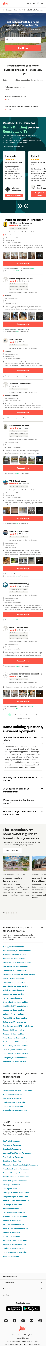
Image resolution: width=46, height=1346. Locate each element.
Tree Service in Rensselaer (13, 1157)
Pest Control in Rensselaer (13, 1224)
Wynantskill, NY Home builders (15, 966)
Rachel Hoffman (39, 874)
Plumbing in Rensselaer (12, 1145)
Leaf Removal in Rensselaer (14, 1212)
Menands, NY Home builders (14, 958)
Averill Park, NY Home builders (15, 1006)
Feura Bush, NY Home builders (15, 1038)
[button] (6, 255)
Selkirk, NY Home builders (13, 990)
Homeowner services (10, 1276)
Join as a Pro (30, 4)
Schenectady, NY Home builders (15, 1046)
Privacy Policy (29, 1335)
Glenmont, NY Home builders (14, 954)
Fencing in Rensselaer (11, 1189)
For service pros (8, 1283)
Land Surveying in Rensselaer (14, 1102)
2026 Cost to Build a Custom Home (12, 879)
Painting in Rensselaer (12, 1232)
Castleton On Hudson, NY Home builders (19, 974)
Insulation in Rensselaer (12, 1208)
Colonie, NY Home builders (13, 994)
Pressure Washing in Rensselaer (15, 1173)
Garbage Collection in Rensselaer (16, 1193)
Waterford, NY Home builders (14, 1062)
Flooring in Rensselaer (12, 1220)
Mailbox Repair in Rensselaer (14, 1244)
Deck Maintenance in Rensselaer (16, 1177)
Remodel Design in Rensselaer (15, 1110)
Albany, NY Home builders (13, 946)
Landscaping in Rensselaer (13, 1248)
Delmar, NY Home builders (13, 978)
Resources (6, 1289)
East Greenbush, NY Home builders (17, 950)
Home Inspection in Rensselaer (15, 1252)
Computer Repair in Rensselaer (15, 1196)
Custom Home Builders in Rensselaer (17, 1090)
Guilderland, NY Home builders (15, 1022)
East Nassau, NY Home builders (15, 1054)
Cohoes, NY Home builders (13, 1030)
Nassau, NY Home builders (13, 1010)
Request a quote (14, 195)
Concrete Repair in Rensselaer (15, 1181)
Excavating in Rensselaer (13, 1106)
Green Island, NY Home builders (15, 1002)
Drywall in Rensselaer (11, 1236)
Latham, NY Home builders (13, 1014)
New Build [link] (17, 10)
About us (6, 1295)
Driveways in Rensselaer (12, 1204)
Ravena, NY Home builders (13, 1034)
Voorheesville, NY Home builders (16, 1042)
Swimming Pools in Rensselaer (15, 1240)
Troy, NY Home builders (12, 998)
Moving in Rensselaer (11, 1185)
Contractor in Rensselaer (13, 1098)
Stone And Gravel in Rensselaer (15, 1228)
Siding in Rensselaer (11, 1256)
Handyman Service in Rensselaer (16, 1200)
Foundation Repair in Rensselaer (16, 1169)
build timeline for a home (24, 746)
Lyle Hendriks (8, 874)
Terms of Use (17, 1335)
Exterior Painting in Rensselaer (15, 1216)
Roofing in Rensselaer (11, 1141)
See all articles (12, 850)
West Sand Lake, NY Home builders (17, 962)
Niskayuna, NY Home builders (15, 1058)
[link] (7, 189)
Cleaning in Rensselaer (12, 1149)
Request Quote (23, 263)
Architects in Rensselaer (12, 1094)
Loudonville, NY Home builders (15, 970)
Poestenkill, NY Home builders (15, 1018)
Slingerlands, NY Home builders (15, 986)
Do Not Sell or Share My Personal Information (23, 1341)
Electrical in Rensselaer (12, 1161)
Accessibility (22, 1338)
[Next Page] (42, 714)
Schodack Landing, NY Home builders (18, 1026)
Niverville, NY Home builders (14, 1050)
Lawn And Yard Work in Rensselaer (17, 1153)
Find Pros (23, 48)
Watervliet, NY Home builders (14, 982)
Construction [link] (7, 10)
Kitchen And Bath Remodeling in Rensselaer (20, 1165)
